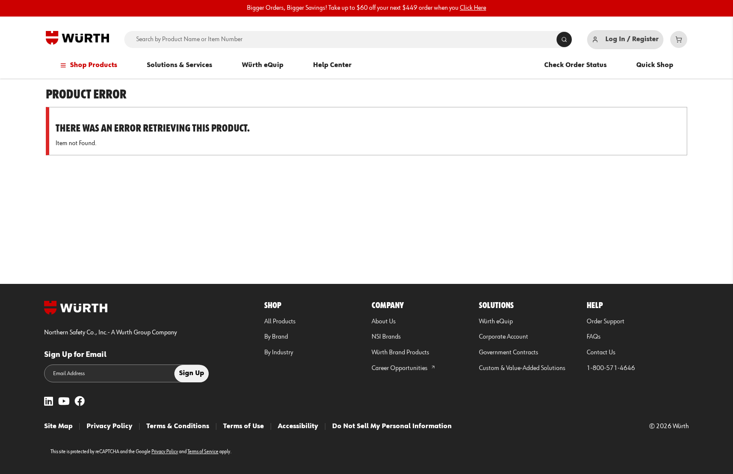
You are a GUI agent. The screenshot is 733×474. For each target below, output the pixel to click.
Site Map (58, 426)
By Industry (278, 352)
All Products (280, 321)
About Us (384, 321)
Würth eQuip (262, 65)
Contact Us (601, 352)
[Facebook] (80, 402)
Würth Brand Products (400, 352)
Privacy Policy (109, 426)
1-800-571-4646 (611, 368)
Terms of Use (243, 426)
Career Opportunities (400, 368)
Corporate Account (503, 337)
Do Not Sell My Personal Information (392, 426)
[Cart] (678, 39)
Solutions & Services (179, 65)
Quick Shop (654, 65)
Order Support (605, 321)
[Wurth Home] (77, 37)
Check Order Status (575, 65)
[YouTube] (64, 402)
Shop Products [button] (93, 65)
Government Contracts (508, 352)
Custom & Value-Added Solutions (522, 368)
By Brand (276, 337)
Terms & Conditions (177, 426)
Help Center (332, 65)
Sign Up (191, 373)
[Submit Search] (564, 39)
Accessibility (298, 426)
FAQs (594, 337)
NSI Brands (386, 337)
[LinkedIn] (48, 402)
